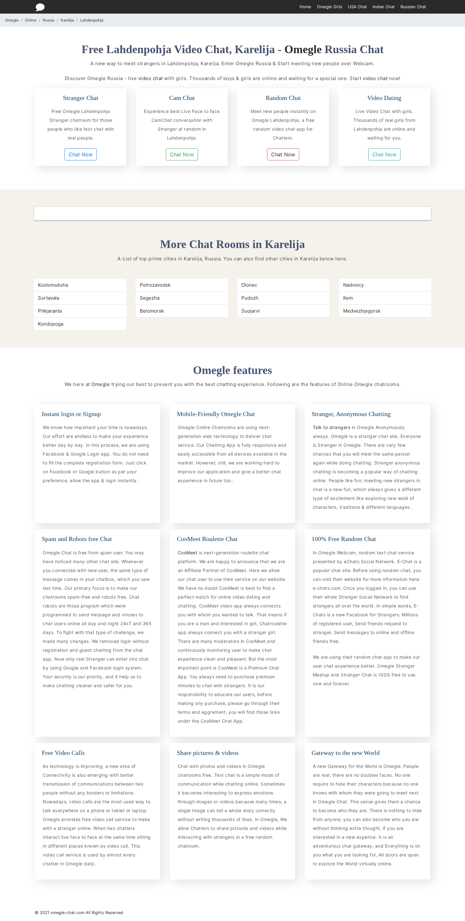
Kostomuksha (53, 285)
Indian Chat (384, 6)
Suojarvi (250, 311)
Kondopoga (50, 324)
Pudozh (249, 298)
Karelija (67, 20)
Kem (348, 298)
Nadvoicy (353, 285)
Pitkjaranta (50, 311)
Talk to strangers (332, 427)
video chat (150, 78)
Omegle (12, 20)
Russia (48, 20)
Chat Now (81, 154)
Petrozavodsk (155, 285)
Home (305, 6)
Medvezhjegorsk (362, 311)
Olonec (249, 285)
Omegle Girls (329, 6)
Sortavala (48, 298)
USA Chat (357, 6)
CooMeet (188, 552)
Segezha (149, 298)
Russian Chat (413, 6)
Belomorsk (152, 311)
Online (30, 20)
